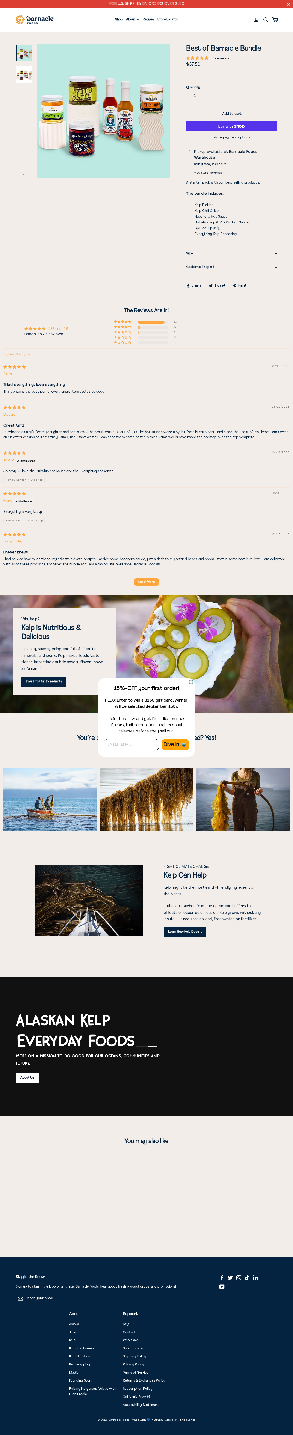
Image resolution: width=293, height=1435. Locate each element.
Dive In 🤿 (175, 744)
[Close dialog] (191, 682)
